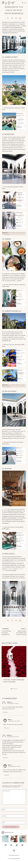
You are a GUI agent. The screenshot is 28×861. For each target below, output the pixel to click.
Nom (4, 809)
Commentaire (7, 790)
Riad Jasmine (10, 568)
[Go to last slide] (4, 666)
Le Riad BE (7, 468)
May (9, 719)
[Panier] (22, 2)
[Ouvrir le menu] (25, 3)
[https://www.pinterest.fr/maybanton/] (22, 845)
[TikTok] (17, 845)
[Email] (14, 850)
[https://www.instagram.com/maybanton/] (5, 845)
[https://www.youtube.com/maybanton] (11, 845)
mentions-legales (14, 855)
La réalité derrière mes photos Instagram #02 (6, 631)
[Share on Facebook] (12, 18)
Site (4, 822)
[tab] (11, 688)
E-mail (5, 816)
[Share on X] (8, 18)
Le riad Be (5, 509)
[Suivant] (24, 666)
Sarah (9, 735)
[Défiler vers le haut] (25, 859)
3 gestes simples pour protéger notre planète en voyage (21, 631)
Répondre (5, 712)
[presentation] (14, 661)
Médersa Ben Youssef (17, 561)
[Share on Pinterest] (16, 18)
